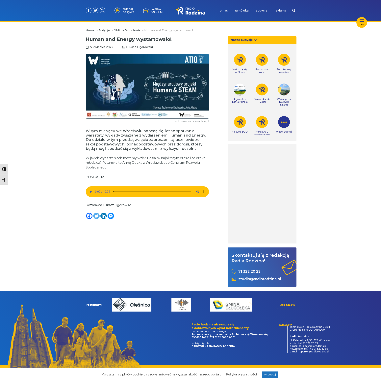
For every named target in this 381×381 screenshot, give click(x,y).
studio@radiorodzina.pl (259, 279)
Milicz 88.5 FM (157, 10)
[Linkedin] (103, 216)
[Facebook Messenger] (111, 216)
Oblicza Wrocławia (127, 30)
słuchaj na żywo (128, 10)
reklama (280, 10)
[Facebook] (89, 216)
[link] (240, 64)
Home (90, 30)
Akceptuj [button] (270, 374)
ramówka (242, 10)
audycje (261, 10)
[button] (112, 304)
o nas (224, 10)
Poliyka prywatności (241, 374)
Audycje (104, 30)
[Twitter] (96, 216)
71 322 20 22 (249, 271)
